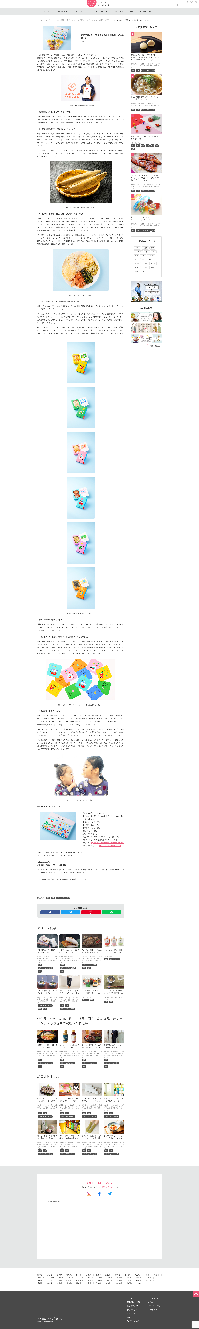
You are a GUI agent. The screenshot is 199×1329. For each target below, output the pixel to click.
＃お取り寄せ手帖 (105, 1187)
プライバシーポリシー (155, 1306)
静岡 (39, 965)
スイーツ (85, 1000)
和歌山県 (79, 1280)
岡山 (66, 1113)
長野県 (100, 1278)
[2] (146, 93)
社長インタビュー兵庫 (89, 1116)
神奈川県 (40, 1278)
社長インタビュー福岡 (45, 1154)
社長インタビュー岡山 (67, 1116)
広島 (138, 190)
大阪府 (49, 1280)
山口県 (129, 1280)
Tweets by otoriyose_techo (54, 1201)
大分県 (98, 1283)
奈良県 (69, 1280)
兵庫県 (59, 1280)
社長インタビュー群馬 (89, 965)
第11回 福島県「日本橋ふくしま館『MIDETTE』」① (113, 993)
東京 (53, 898)
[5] (146, 214)
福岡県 (59, 1283)
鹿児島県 (118, 1283)
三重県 (138, 1278)
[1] (146, 51)
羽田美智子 (138, 252)
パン (153, 252)
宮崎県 (108, 1283)
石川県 (70, 1278)
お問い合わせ (152, 1302)
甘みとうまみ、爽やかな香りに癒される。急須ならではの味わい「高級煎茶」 (47, 1138)
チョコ (137, 267)
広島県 (119, 1280)
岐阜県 (109, 1278)
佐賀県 (69, 1283)
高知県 (49, 1283)
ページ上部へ (196, 1294)
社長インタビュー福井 (111, 1116)
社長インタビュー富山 (45, 1063)
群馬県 (127, 1275)
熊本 (142, 145)
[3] (146, 133)
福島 (106, 1001)
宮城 (133, 230)
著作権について (153, 1310)
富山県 (61, 1278)
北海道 (145, 248)
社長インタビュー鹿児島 (68, 968)
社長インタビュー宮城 (143, 230)
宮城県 (69, 1275)
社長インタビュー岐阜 (111, 1063)
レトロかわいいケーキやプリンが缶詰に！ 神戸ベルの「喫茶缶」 (92, 993)
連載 (131, 11)
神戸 (91, 1000)
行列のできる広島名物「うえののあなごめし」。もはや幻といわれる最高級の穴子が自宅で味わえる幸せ (145, 178)
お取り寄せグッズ (102, 11)
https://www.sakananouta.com (110, 846)
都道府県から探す (62, 11)
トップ (46, 11)
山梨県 (90, 1278)
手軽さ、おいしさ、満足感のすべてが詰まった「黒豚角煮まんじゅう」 (69, 952)
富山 (39, 1060)
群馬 (84, 968)
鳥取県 (90, 1280)
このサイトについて (154, 1298)
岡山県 (109, 1280)
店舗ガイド (119, 11)
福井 (111, 1113)
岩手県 (59, 1275)
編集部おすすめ (114, 959)
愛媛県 (40, 1283)
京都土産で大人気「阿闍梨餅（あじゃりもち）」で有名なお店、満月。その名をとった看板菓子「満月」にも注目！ (145, 57)
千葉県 (146, 1275)
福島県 (98, 1275)
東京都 (156, 1275)
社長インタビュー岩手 (67, 1154)
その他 (138, 1283)
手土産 (145, 263)
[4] (146, 172)
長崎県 (78, 1283)
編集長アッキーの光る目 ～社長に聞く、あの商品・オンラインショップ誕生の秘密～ (78, 20)
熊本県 (88, 1283)
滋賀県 (148, 1278)
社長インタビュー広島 (148, 190)
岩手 (66, 1150)
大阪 (39, 1008)
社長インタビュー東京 (63, 898)
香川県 (148, 1280)
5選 (157, 145)
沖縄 (143, 255)
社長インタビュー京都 (148, 70)
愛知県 (129, 1278)
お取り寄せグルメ (82, 11)
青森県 (49, 1275)
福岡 (44, 1150)
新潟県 (51, 1278)
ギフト (137, 248)
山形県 (88, 1275)
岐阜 (106, 1060)
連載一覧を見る (156, 346)
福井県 (80, 1278)
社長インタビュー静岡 (45, 968)
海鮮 (136, 271)
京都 (138, 70)
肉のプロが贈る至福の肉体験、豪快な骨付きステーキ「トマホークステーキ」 (92, 952)
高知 (136, 259)
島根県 (100, 1280)
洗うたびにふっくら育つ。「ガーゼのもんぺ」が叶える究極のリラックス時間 (69, 993)
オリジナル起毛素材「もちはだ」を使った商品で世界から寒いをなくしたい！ (92, 1138)
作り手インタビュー (147, 11)
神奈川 (150, 259)
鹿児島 (63, 965)
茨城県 (108, 1275)
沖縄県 (129, 1283)
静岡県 (119, 1278)
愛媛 (152, 267)
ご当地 (145, 267)
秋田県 (78, 1275)
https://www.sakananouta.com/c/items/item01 (107, 843)
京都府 (40, 1280)
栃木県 (117, 1275)
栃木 (106, 959)
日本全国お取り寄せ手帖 (50, 1318)
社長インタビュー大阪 (45, 1005)
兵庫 (89, 1113)
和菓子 (153, 263)
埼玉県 (137, 1275)
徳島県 (138, 1280)
